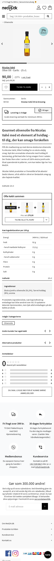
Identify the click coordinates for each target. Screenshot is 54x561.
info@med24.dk (42, 467)
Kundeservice (8, 534)
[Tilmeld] (45, 506)
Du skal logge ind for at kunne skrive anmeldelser (27, 391)
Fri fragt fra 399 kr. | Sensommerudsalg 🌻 (20, 2)
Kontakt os (6, 540)
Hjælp (47, 554)
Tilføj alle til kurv (24, 219)
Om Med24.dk (8, 523)
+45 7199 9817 (36, 464)
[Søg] (48, 16)
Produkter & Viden (10, 529)
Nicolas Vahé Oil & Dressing (33, 101)
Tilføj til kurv (24, 87)
